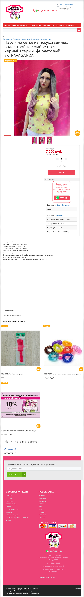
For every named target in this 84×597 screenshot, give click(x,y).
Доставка (9, 498)
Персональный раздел (47, 577)
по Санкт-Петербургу (62, 205)
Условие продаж (12, 515)
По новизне (35, 39)
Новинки (42, 495)
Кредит (8, 520)
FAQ (40, 509)
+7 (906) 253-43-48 (55, 551)
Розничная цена (45, 39)
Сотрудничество (12, 509)
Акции (8, 507)
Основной (10, 449)
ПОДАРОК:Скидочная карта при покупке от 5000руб (18, 431)
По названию (7, 39)
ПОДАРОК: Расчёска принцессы (12, 374)
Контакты (9, 501)
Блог (40, 507)
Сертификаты (11, 504)
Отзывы (9, 512)
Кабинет (42, 518)
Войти (62, 4)
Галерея (42, 512)
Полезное (42, 515)
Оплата (9, 495)
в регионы (58, 215)
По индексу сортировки (21, 39)
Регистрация (69, 4)
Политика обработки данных (17, 518)
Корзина (62, 7)
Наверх (78, 588)
